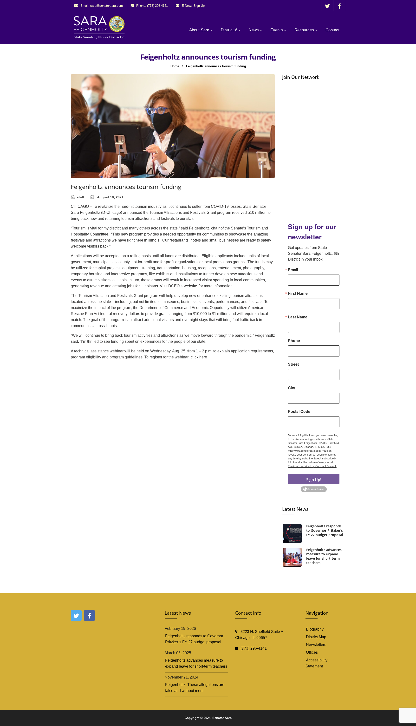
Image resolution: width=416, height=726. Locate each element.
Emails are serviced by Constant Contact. (312, 466)
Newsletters (316, 645)
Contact (332, 30)
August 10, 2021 (110, 197)
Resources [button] (304, 30)
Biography (315, 629)
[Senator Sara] (100, 27)
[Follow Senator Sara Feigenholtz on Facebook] (339, 6)
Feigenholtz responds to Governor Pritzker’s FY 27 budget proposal (324, 530)
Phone (294, 341)
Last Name (297, 317)
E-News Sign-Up (193, 5)
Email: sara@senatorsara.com (101, 5)
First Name (298, 293)
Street (293, 364)
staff (80, 197)
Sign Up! (313, 479)
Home (174, 66)
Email (293, 270)
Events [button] (276, 30)
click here (199, 357)
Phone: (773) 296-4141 (152, 5)
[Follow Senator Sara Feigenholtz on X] (327, 6)
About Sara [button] (199, 30)
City (291, 388)
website (190, 286)
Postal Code (299, 411)
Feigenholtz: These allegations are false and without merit (194, 688)
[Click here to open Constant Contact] (314, 489)
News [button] (254, 30)
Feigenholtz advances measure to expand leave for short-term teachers (324, 556)
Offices (312, 652)
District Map (316, 637)
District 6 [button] (229, 30)
